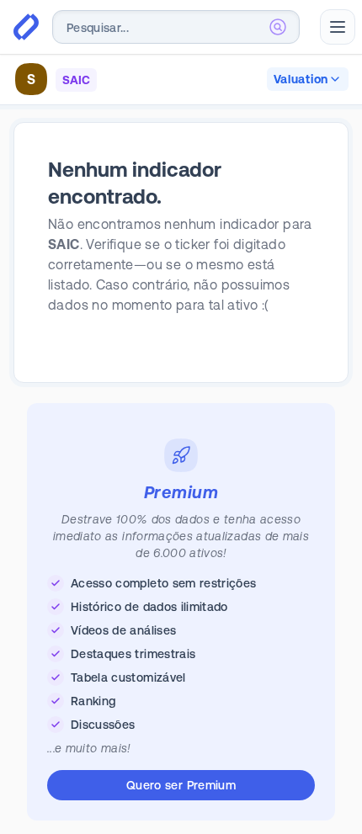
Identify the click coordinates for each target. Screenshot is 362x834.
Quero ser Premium (181, 785)
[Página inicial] (26, 26)
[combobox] (176, 27)
